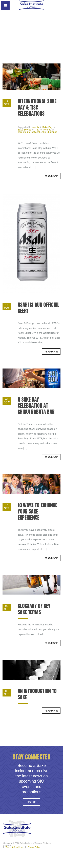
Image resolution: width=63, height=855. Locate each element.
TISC (37, 129)
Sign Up (31, 802)
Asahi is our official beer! (38, 308)
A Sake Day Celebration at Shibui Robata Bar (36, 406)
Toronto (47, 129)
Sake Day (47, 127)
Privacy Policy (34, 847)
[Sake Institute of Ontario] (31, 5)
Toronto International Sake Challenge (37, 132)
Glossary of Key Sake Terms (34, 609)
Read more (51, 176)
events (35, 127)
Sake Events (24, 129)
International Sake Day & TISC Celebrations (37, 107)
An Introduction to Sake (37, 694)
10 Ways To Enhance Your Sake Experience (37, 511)
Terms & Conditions (14, 847)
